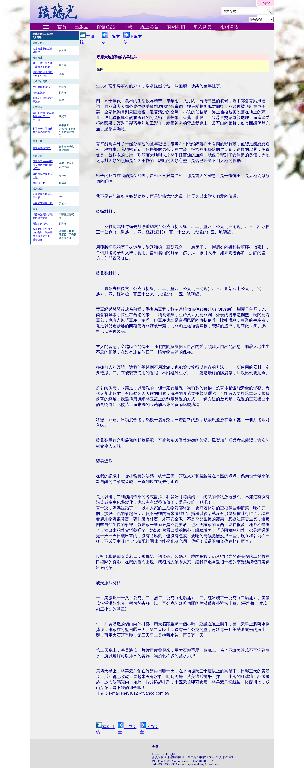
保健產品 (106, 26)
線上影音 (149, 26)
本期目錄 (89, 39)
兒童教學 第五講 (42, 148)
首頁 (61, 26)
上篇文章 (111, 39)
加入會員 (202, 26)
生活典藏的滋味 (41, 87)
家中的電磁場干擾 (43, 203)
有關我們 (176, 26)
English (265, 3)
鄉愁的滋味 (39, 92)
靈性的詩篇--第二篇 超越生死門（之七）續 (45, 116)
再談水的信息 (40, 223)
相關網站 (229, 26)
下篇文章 (132, 39)
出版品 (81, 26)
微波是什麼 (39, 183)
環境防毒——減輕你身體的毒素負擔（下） (43, 165)
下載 (127, 26)
